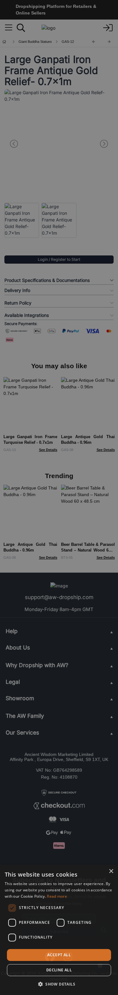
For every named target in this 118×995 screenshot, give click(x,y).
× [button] (111, 871)
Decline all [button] (59, 970)
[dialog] (59, 930)
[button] (59, 984)
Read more (57, 896)
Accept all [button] (59, 955)
